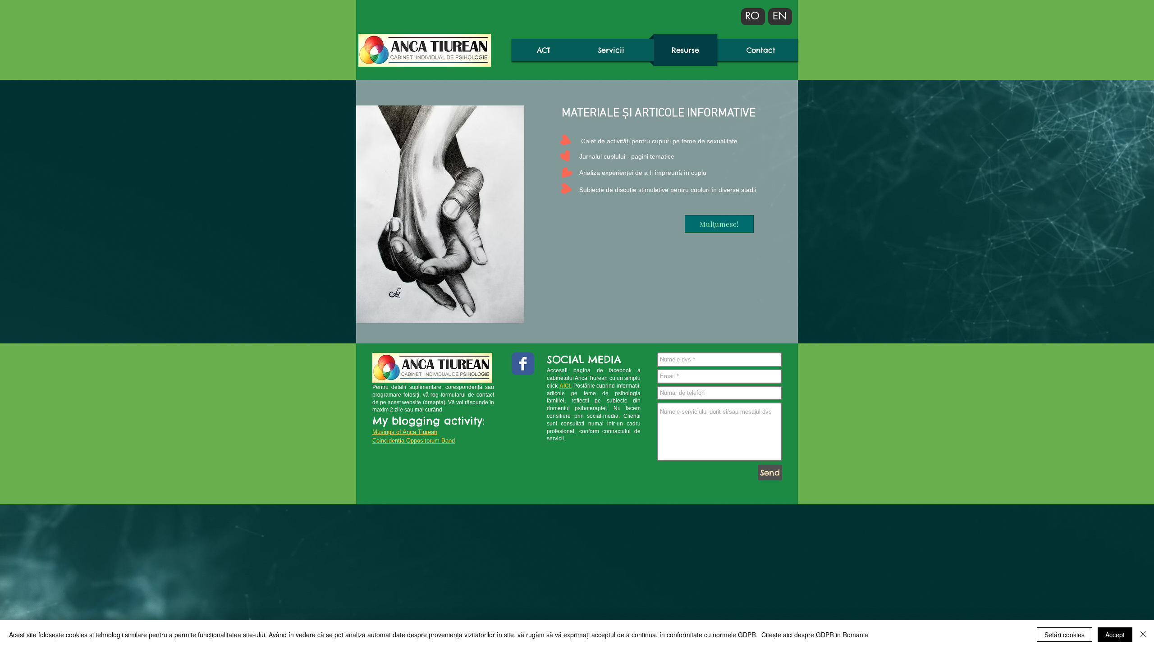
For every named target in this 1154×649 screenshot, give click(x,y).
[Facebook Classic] (523, 363)
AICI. (565, 386)
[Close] (1143, 634)
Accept (1115, 634)
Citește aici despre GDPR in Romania (814, 634)
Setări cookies (1064, 634)
